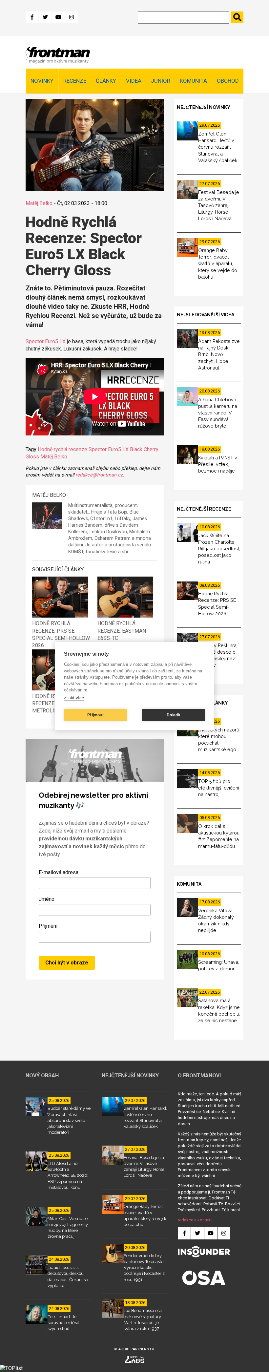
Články (106, 80)
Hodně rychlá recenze (62, 449)
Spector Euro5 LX (46, 341)
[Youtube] (58, 17)
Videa (133, 80)
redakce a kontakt (195, 1219)
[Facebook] (32, 17)
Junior (160, 80)
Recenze (74, 80)
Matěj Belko (39, 203)
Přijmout (95, 715)
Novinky (42, 80)
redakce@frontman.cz (99, 475)
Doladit (173, 715)
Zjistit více (74, 697)
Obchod (228, 80)
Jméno (46, 899)
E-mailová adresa (58, 872)
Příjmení (48, 926)
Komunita (193, 80)
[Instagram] (71, 17)
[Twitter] (45, 17)
